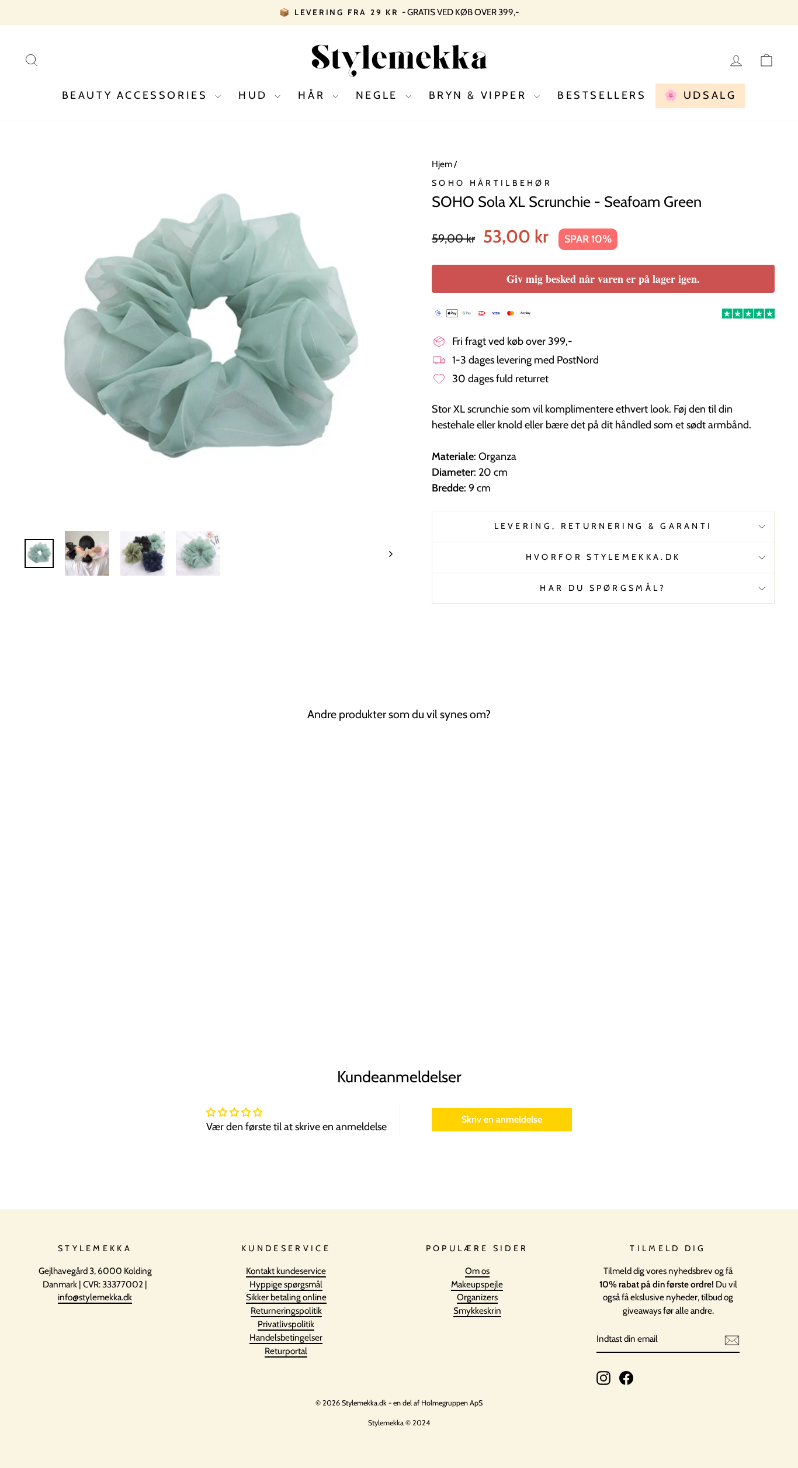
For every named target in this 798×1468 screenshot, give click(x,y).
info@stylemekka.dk (95, 1297)
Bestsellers (602, 95)
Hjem (442, 163)
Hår (313, 95)
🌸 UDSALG (700, 95)
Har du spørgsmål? (603, 588)
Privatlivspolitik (286, 1323)
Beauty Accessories (137, 95)
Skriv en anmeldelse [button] (502, 1119)
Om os (477, 1270)
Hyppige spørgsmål (285, 1284)
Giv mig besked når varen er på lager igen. (603, 278)
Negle (379, 95)
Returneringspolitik (286, 1310)
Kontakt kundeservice (286, 1270)
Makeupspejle (477, 1284)
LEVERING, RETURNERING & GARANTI (603, 526)
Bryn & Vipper (480, 95)
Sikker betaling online (286, 1297)
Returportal (286, 1350)
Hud (255, 95)
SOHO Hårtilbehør (492, 183)
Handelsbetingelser (285, 1337)
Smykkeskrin (477, 1310)
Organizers (477, 1297)
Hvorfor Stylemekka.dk (603, 557)
